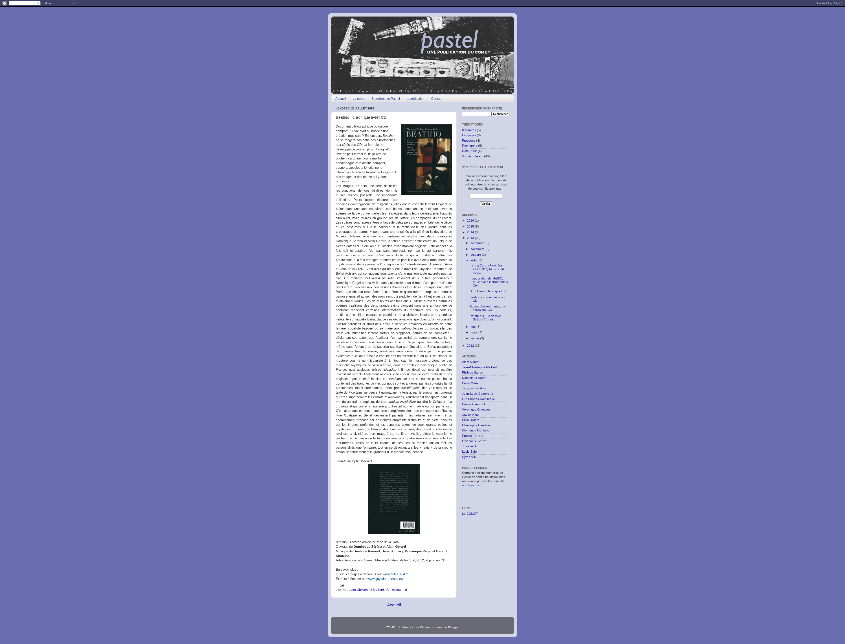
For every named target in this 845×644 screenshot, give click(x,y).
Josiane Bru (470, 446)
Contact (436, 98)
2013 (471, 238)
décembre (477, 243)
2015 (471, 226)
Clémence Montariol (476, 430)
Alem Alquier (470, 362)
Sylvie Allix (469, 457)
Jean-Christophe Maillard (366, 589)
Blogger (453, 627)
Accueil (340, 98)
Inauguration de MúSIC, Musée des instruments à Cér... (489, 282)
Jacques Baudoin (474, 388)
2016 (471, 220)
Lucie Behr (469, 451)
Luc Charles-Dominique (478, 399)
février (475, 338)
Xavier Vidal (470, 414)
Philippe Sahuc (472, 372)
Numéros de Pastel (386, 98)
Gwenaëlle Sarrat (474, 441)
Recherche (469, 145)
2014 (471, 232)
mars (474, 332)
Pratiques (468, 140)
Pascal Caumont (473, 404)
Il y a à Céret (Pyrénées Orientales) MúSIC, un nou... (487, 269)
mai (473, 326)
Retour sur (469, 151)
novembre (477, 249)
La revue (359, 98)
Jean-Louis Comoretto (477, 393)
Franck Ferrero (472, 435)
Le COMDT (470, 513)
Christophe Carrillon (476, 425)
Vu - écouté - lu (396, 589)
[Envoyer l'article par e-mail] (342, 585)
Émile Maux (470, 383)
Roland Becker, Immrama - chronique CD (488, 308)
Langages (469, 135)
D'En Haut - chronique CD (488, 291)
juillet (474, 260)
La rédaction (415, 98)
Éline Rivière (470, 420)
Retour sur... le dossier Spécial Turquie (485, 317)
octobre (476, 254)
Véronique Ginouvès (476, 409)
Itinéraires (469, 130)
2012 (471, 345)
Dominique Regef (474, 377)
